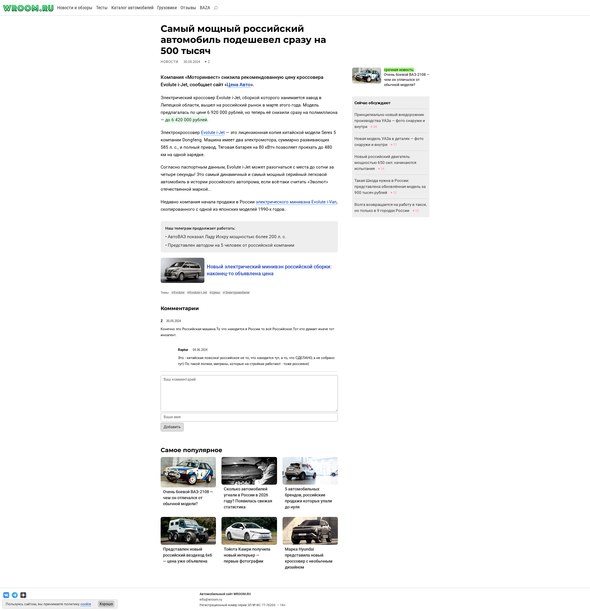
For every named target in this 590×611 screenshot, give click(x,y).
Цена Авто (239, 84)
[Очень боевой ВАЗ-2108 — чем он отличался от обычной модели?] (188, 472)
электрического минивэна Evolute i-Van (296, 202)
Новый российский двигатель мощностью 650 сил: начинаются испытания (385, 162)
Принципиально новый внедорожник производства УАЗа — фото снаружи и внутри (389, 120)
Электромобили (236, 292)
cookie (85, 604)
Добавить (172, 427)
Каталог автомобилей (132, 7)
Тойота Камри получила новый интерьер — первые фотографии (247, 555)
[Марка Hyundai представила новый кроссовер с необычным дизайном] (310, 530)
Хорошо (106, 604)
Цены (214, 292)
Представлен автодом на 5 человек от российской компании (231, 245)
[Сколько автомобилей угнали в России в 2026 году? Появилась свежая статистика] (249, 470)
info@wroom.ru (211, 599)
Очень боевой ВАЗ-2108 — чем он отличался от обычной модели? (188, 497)
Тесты (102, 7)
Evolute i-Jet (213, 132)
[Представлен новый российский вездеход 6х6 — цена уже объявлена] (188, 530)
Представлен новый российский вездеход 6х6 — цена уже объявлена (187, 555)
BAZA (205, 7)
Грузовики (167, 7)
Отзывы (188, 7)
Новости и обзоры (74, 7)
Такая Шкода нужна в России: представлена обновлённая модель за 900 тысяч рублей (390, 186)
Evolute (177, 292)
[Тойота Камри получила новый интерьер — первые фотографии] (249, 530)
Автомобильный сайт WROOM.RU (225, 594)
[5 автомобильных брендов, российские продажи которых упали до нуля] (310, 470)
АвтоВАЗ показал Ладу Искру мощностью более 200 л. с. (227, 236)
